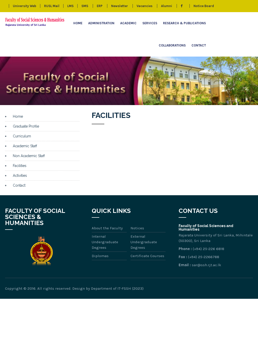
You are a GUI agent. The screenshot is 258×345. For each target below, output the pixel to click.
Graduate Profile (26, 126)
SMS (84, 6)
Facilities (19, 166)
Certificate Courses (147, 256)
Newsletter (119, 6)
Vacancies (144, 6)
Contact (198, 45)
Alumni (166, 6)
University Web (24, 6)
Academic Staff (25, 146)
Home (77, 23)
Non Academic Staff (29, 156)
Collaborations (172, 45)
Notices (137, 228)
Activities (20, 176)
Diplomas (100, 256)
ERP (100, 6)
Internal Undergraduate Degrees (105, 242)
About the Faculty (107, 228)
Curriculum (22, 136)
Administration (101, 23)
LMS (70, 6)
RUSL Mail (51, 6)
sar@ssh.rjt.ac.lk (206, 265)
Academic (128, 23)
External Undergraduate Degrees (144, 242)
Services (149, 23)
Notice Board (204, 6)
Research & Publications (184, 23)
